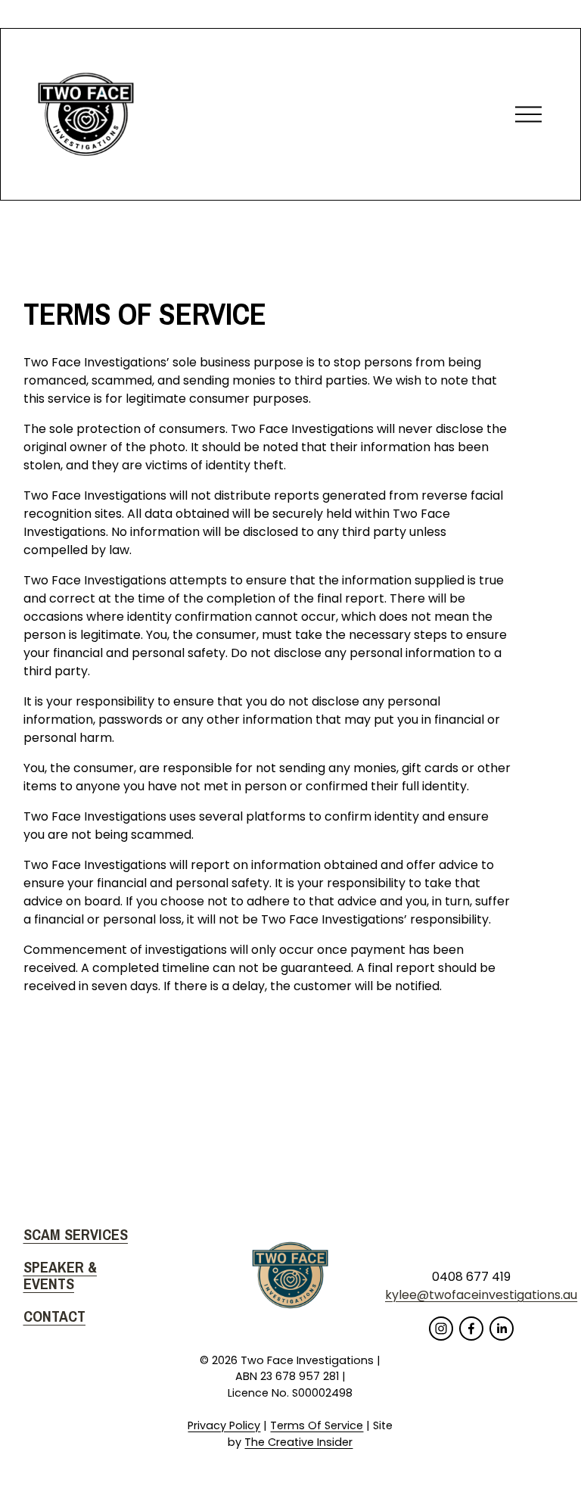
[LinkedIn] (501, 1328)
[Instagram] (441, 1328)
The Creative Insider (298, 1442)
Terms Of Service (316, 1425)
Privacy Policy (224, 1425)
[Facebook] (471, 1328)
